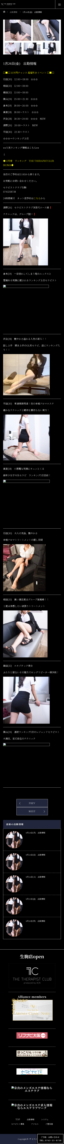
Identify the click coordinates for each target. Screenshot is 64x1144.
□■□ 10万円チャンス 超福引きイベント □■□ (28, 72)
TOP (18, 1119)
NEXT (32, 811)
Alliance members (32, 997)
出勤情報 (30, 1119)
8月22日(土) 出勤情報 (35, 876)
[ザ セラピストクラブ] (32, 985)
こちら (37, 198)
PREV (32, 803)
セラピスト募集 (17, 1124)
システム (44, 1119)
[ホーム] (4, 11)
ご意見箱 (49, 1124)
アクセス (35, 1124)
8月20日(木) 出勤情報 (35, 921)
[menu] (59, 4)
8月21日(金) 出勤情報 (35, 899)
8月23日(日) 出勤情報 (35, 854)
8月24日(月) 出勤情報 (35, 832)
